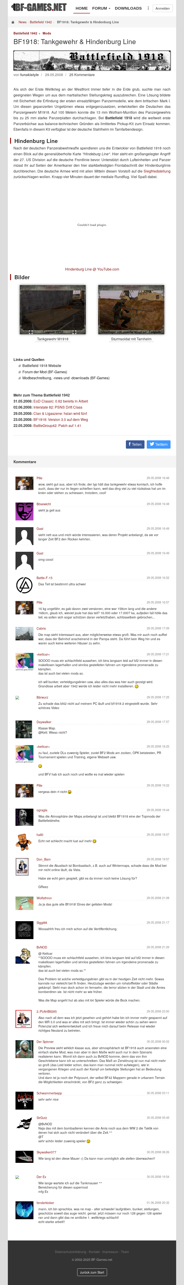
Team (125, 1251)
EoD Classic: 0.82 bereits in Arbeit (60, 401)
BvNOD (42, 947)
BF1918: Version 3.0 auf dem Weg (60, 419)
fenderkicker (45, 1202)
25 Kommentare (82, 74)
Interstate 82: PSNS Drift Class (57, 407)
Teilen (136, 444)
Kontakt (94, 1251)
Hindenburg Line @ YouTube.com (92, 269)
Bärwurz (42, 697)
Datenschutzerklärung (70, 1251)
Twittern (161, 444)
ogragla (42, 810)
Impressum (110, 1251)
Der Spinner (45, 1041)
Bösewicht (44, 504)
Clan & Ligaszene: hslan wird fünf (60, 413)
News (22, 22)
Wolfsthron (44, 898)
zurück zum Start (92, 1272)
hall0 (40, 834)
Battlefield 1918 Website (41, 365)
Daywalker (44, 722)
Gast (40, 528)
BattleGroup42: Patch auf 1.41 (57, 425)
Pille (39, 478)
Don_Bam (44, 859)
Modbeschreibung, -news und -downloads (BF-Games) (66, 377)
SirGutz (42, 1117)
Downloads (128, 8)
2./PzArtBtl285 (47, 1011)
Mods (47, 33)
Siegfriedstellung (157, 171)
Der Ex (41, 1176)
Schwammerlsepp (49, 1093)
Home (82, 8)
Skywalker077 (46, 1152)
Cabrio (41, 628)
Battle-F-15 (45, 577)
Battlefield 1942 (41, 22)
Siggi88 (42, 922)
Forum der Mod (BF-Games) (44, 371)
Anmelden (163, 8)
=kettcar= (43, 654)
